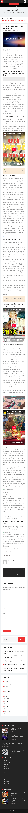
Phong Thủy (7, 555)
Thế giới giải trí (14, 10)
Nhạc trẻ (6, 706)
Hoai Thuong (17, 30)
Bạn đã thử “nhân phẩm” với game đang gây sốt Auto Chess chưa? (17, 800)
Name (4, 608)
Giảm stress (7, 691)
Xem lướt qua (7, 79)
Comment (5, 592)
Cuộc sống (6, 686)
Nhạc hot (6, 701)
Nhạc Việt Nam (7, 708)
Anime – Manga (7, 684)
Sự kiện (6, 713)
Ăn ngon (6, 681)
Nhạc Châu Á (7, 699)
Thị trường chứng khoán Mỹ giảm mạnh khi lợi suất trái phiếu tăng (16, 736)
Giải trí (5, 689)
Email (4, 613)
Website (4, 618)
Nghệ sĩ (6, 696)
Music (5, 694)
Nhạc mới (6, 703)
